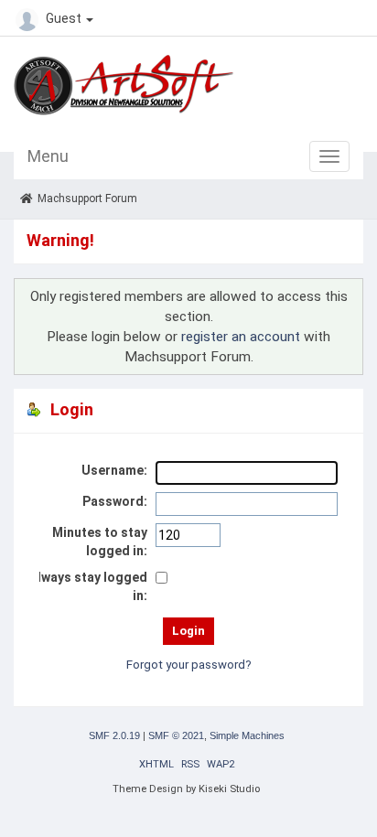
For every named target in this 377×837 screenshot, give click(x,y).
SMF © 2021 (176, 735)
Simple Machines (247, 735)
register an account (240, 336)
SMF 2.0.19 (114, 735)
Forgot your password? (189, 664)
